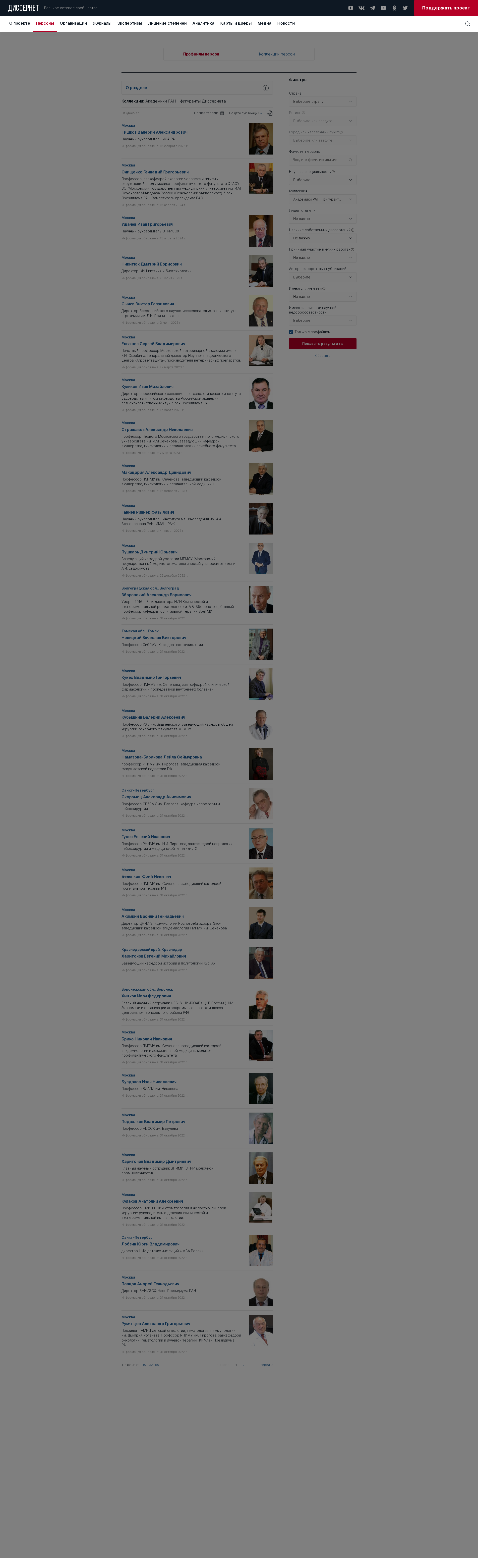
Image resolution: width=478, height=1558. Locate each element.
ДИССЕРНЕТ (23, 8)
